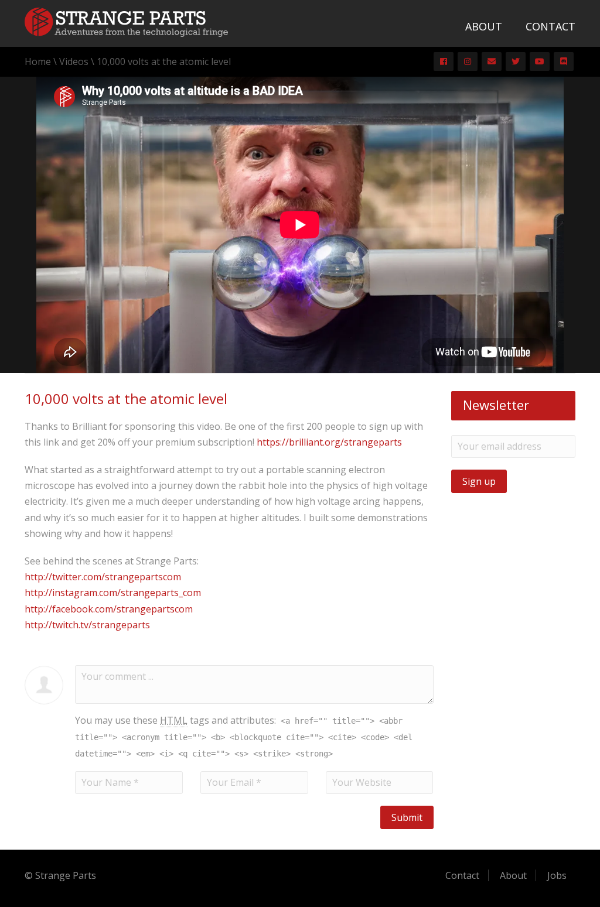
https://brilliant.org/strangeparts (329, 442)
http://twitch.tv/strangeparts (87, 624)
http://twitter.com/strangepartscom (103, 576)
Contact (550, 26)
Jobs (557, 875)
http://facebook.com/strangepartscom (109, 609)
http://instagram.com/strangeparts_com (113, 592)
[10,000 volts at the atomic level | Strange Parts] (126, 21)
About (483, 26)
